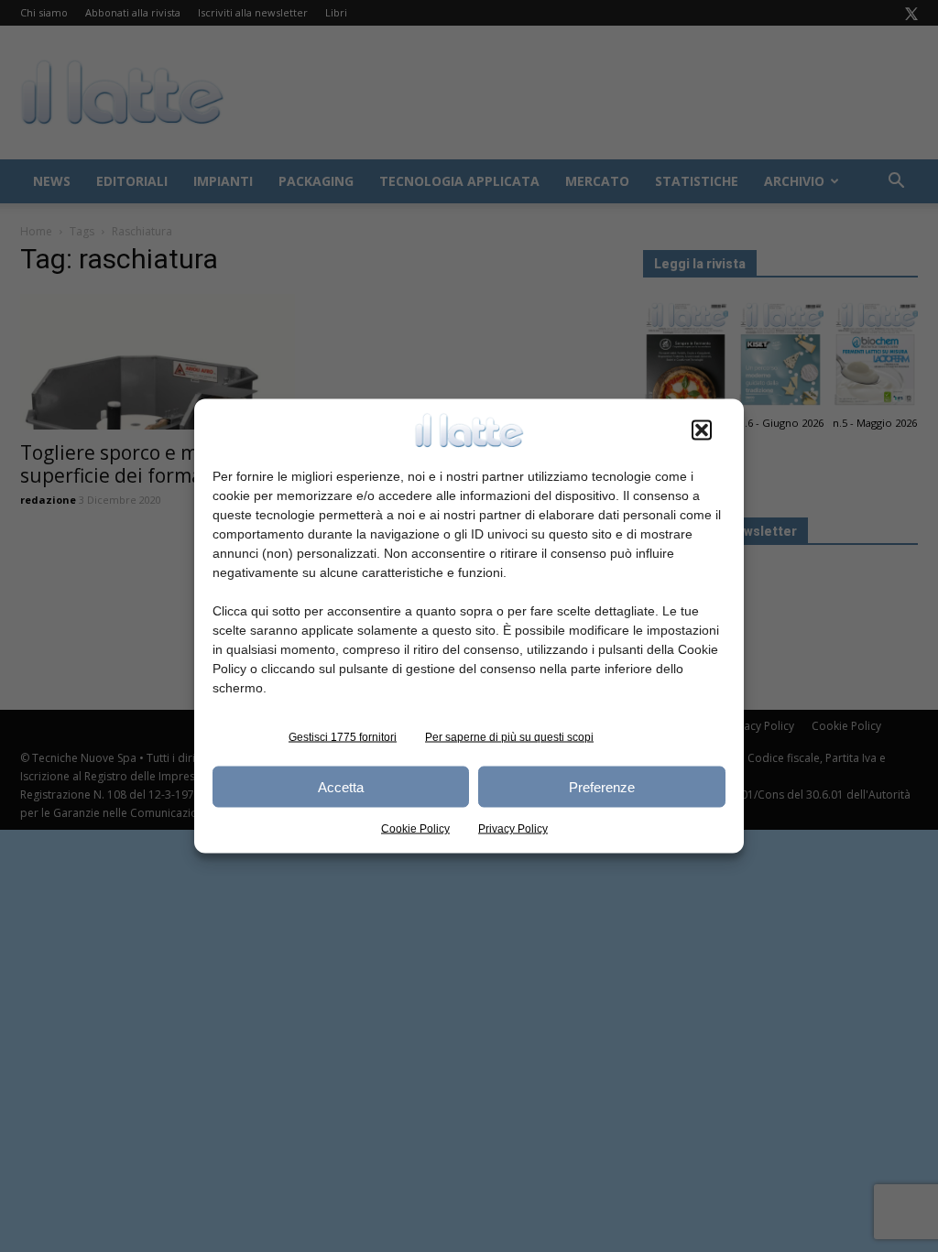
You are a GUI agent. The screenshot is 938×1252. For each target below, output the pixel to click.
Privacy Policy (513, 828)
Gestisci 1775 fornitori (343, 737)
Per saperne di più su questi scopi (509, 737)
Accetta (341, 786)
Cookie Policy (415, 828)
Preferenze (602, 786)
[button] (702, 430)
